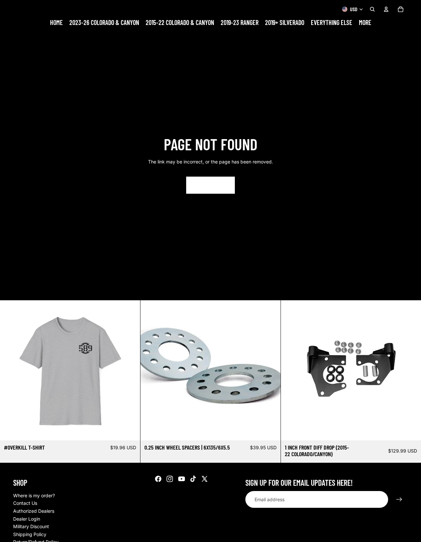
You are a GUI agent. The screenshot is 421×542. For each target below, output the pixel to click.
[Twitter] (205, 479)
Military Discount (31, 526)
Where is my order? (34, 495)
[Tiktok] (193, 479)
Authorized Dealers (33, 511)
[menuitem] (365, 22)
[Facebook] (158, 479)
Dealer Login (26, 519)
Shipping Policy (29, 534)
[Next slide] (130, 370)
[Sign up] (399, 499)
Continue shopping (210, 185)
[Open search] (372, 9)
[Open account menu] (386, 9)
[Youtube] (182, 479)
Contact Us (25, 503)
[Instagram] (170, 479)
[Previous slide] (10, 370)
